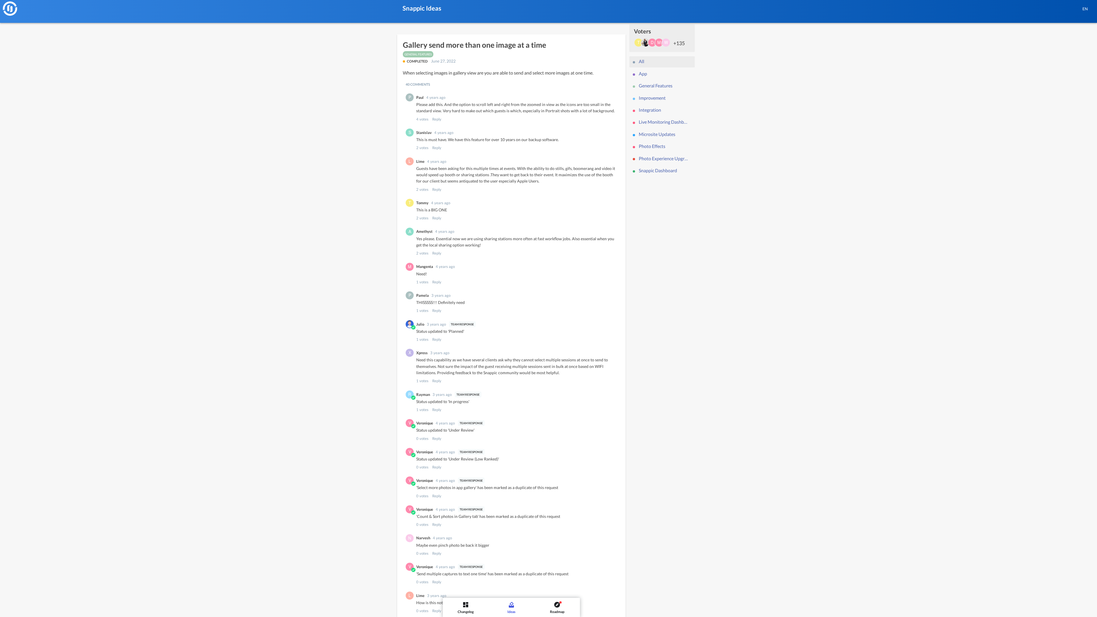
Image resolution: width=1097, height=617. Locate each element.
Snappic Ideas (422, 8)
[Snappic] (10, 8)
